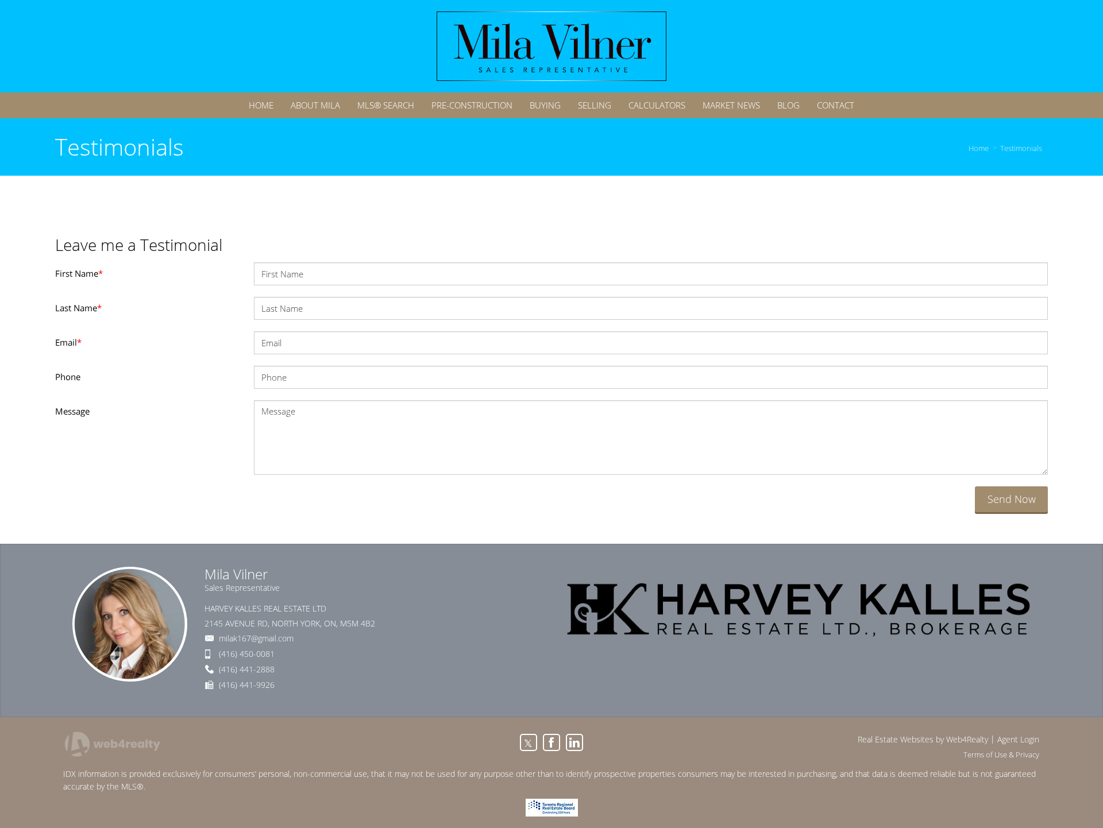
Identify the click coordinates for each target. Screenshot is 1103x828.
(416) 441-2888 (247, 669)
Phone (67, 376)
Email (68, 342)
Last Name (78, 308)
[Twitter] (528, 742)
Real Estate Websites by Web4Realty (923, 739)
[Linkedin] (574, 742)
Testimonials (1021, 148)
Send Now (1012, 499)
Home (979, 148)
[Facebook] (551, 742)
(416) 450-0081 (247, 653)
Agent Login (1018, 739)
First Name (79, 273)
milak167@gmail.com (256, 638)
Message (72, 411)
